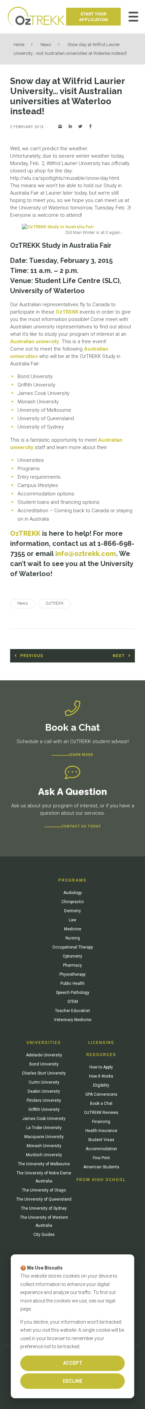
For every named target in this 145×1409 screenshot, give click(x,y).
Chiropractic (72, 901)
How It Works (101, 1076)
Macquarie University (44, 1136)
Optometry (72, 956)
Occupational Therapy (72, 947)
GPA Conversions (101, 1094)
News (45, 44)
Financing (101, 1121)
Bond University (44, 1064)
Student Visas (101, 1139)
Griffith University (44, 1109)
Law (72, 920)
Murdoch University (44, 1155)
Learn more (80, 755)
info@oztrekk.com (85, 554)
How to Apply (101, 1067)
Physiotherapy (72, 974)
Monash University (44, 1145)
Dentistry (72, 911)
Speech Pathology (72, 992)
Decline (72, 1381)
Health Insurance (101, 1130)
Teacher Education (72, 1010)
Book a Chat (101, 1103)
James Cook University (43, 1118)
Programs (72, 880)
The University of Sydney (44, 1208)
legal (110, 1300)
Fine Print (101, 1158)
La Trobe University (44, 1127)
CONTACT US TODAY (81, 826)
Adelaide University (44, 1055)
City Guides (44, 1234)
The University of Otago (44, 1190)
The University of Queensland (43, 1199)
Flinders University (44, 1100)
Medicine (72, 929)
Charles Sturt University (44, 1073)
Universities (44, 1042)
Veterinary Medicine (72, 1019)
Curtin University (44, 1082)
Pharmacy (72, 965)
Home (18, 44)
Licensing (101, 1042)
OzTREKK (67, 312)
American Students (101, 1167)
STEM (72, 1001)
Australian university (34, 341)
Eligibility (101, 1085)
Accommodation (101, 1148)
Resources (101, 1054)
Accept (72, 1363)
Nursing (72, 938)
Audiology (72, 892)
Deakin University (44, 1091)
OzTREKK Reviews (101, 1112)
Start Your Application (93, 16)
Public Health (72, 983)
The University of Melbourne (44, 1164)
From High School (101, 1179)
